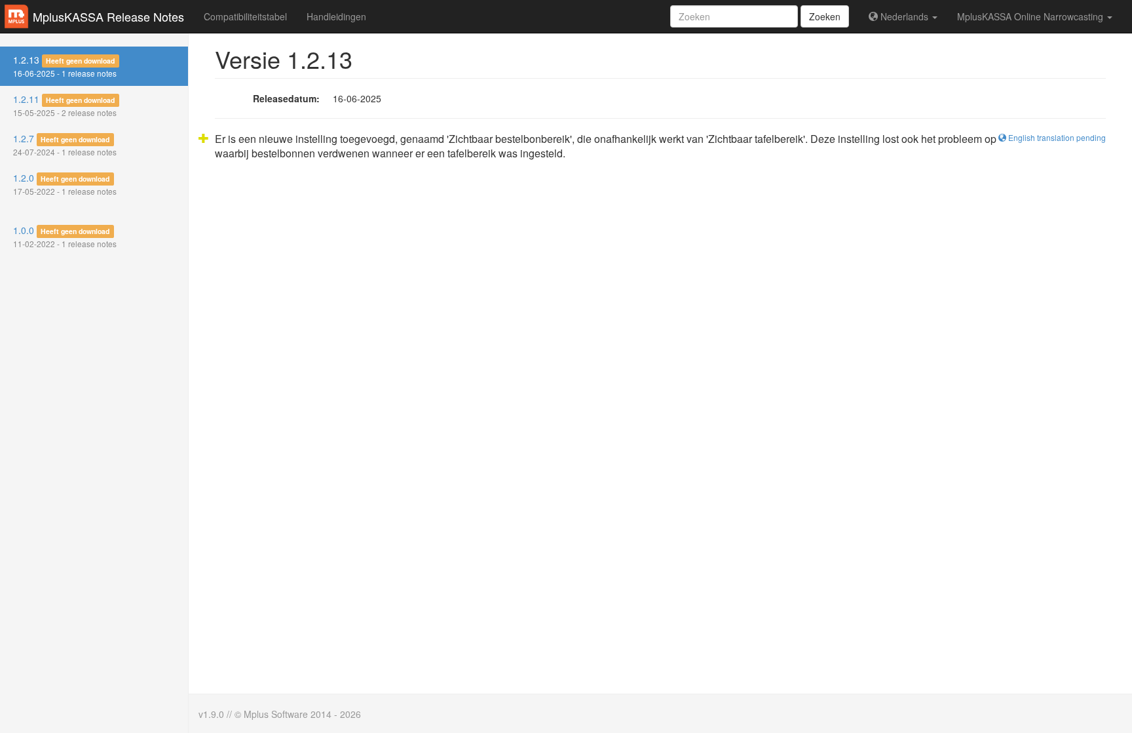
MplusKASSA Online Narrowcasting (1031, 16)
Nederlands (904, 16)
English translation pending (1056, 137)
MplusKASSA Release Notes (108, 16)
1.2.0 (65, 184)
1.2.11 (65, 105)
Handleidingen (336, 16)
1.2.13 (65, 66)
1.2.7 (65, 144)
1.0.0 (65, 236)
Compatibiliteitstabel (245, 16)
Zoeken (824, 16)
